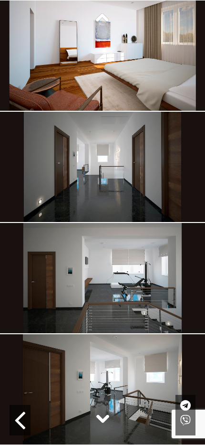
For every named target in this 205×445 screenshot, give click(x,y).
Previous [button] (102, 18)
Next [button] (102, 418)
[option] (102, 166)
